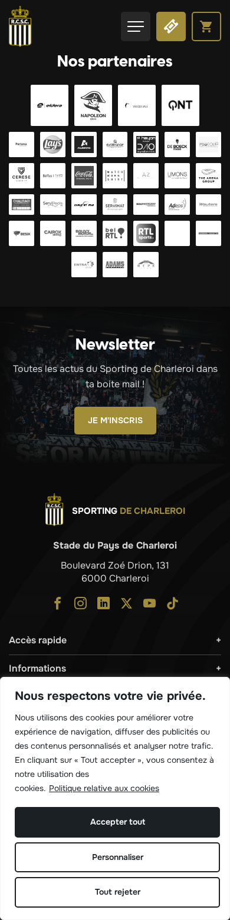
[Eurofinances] (115, 144)
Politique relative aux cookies (104, 788)
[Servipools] (52, 204)
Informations (37, 668)
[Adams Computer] (115, 264)
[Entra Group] (84, 264)
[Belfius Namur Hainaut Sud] (52, 175)
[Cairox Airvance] (52, 233)
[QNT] (180, 105)
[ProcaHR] (146, 204)
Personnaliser (117, 857)
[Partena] (21, 144)
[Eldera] (49, 105)
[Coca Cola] (84, 175)
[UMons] (177, 175)
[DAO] (146, 144)
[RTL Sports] (146, 233)
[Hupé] (146, 264)
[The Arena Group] (208, 175)
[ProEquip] (208, 144)
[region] (115, 798)
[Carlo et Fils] (84, 204)
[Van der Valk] (137, 105)
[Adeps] (177, 204)
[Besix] (21, 233)
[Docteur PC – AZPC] (146, 175)
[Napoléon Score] (93, 105)
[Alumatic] (84, 144)
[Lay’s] (52, 144)
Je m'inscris (115, 420)
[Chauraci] (21, 204)
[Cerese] (21, 175)
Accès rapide (38, 640)
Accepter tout (117, 821)
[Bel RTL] (115, 233)
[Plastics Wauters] (208, 204)
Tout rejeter (117, 891)
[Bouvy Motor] (84, 233)
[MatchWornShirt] (115, 175)
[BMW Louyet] (177, 233)
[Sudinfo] (208, 233)
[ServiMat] (115, 204)
